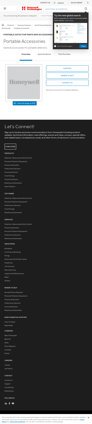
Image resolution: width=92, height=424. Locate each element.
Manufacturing (10, 270)
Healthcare (8, 263)
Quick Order (76, 3)
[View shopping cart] (88, 3)
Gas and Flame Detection (13, 292)
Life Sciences (9, 266)
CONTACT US (67, 83)
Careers (7, 365)
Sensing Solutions (11, 172)
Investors (7, 350)
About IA (7, 339)
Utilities (7, 281)
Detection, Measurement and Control (18, 158)
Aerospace (8, 248)
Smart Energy (9, 176)
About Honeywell (10, 335)
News (6, 342)
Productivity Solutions (12, 169)
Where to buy (67, 75)
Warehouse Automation (13, 183)
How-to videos (9, 322)
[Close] (88, 417)
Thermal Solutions (11, 179)
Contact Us (8, 380)
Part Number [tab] (64, 54)
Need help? (8, 325)
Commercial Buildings (12, 252)
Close (83, 46)
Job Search (8, 368)
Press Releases (9, 346)
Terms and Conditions (17, 422)
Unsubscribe (9, 387)
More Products (9, 186)
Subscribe (10, 146)
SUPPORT (67, 68)
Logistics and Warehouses (14, 273)
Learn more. (69, 20)
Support (7, 384)
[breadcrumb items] (3, 25)
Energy (7, 256)
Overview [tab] (25, 54)
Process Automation (11, 165)
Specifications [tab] (44, 54)
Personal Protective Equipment (15, 161)
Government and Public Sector (15, 259)
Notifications (9, 391)
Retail (6, 277)
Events (7, 353)
